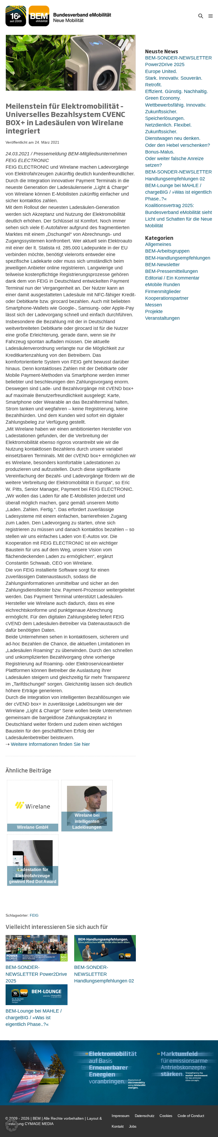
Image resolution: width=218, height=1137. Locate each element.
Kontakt (118, 1126)
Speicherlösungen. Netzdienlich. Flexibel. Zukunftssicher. (168, 125)
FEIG (34, 915)
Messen (153, 304)
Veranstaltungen (162, 318)
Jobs (132, 1126)
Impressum (120, 1116)
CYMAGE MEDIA (39, 1123)
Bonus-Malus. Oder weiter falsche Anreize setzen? (174, 158)
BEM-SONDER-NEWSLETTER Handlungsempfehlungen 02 (104, 974)
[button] (200, 16)
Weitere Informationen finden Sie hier (50, 744)
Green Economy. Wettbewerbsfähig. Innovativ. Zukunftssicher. (175, 104)
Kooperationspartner (166, 298)
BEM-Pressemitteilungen (171, 271)
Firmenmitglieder (163, 291)
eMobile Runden (162, 284)
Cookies (166, 1116)
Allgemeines (158, 244)
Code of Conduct (191, 1116)
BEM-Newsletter (162, 264)
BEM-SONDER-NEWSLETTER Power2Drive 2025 (36, 974)
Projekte (154, 311)
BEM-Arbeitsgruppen (167, 251)
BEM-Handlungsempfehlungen (177, 258)
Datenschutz (144, 1116)
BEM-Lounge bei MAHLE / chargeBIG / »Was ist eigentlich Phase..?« (34, 1017)
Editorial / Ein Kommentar (172, 278)
